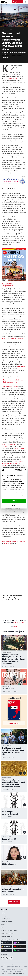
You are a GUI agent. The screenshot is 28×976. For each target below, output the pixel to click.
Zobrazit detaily (19, 496)
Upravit (13, 505)
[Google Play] (6, 946)
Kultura (4, 652)
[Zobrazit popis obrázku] (21, 24)
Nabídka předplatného (7, 922)
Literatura (4, 686)
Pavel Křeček (21, 366)
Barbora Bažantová (6, 691)
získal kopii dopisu (13, 78)
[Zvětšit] (14, 15)
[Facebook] (2, 959)
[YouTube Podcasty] (19, 946)
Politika (3, 30)
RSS (2, 927)
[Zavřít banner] (25, 469)
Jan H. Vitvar (5, 666)
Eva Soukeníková (6, 757)
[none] (25, 24)
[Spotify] (19, 950)
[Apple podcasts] (19, 942)
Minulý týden (5, 887)
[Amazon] (6, 950)
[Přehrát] (20, 647)
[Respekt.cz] (4, 2)
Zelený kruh (5, 446)
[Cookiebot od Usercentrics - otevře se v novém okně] (16, 470)
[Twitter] (7, 959)
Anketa (4, 809)
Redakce (3, 913)
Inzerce (3, 924)
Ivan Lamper (5, 894)
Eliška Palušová (5, 789)
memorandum (12, 215)
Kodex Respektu (5, 919)
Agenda (4, 861)
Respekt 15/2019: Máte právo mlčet (7, 285)
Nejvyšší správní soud (8, 444)
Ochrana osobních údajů (7, 933)
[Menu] (26, 2)
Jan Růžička (7, 543)
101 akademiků (19, 448)
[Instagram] (11, 959)
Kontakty (3, 916)
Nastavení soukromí (6, 936)
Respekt (4, 816)
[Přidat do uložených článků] (24, 647)
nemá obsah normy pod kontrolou (12, 338)
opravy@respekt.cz (18, 622)
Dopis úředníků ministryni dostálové (13, 541)
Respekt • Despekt (6, 836)
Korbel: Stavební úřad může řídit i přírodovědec (13, 381)
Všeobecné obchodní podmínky (9, 930)
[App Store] (6, 942)
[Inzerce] (14, 181)
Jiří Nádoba (4, 60)
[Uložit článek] (17, 24)
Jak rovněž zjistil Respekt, (10, 386)
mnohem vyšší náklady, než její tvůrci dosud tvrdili (12, 463)
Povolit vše (14, 500)
